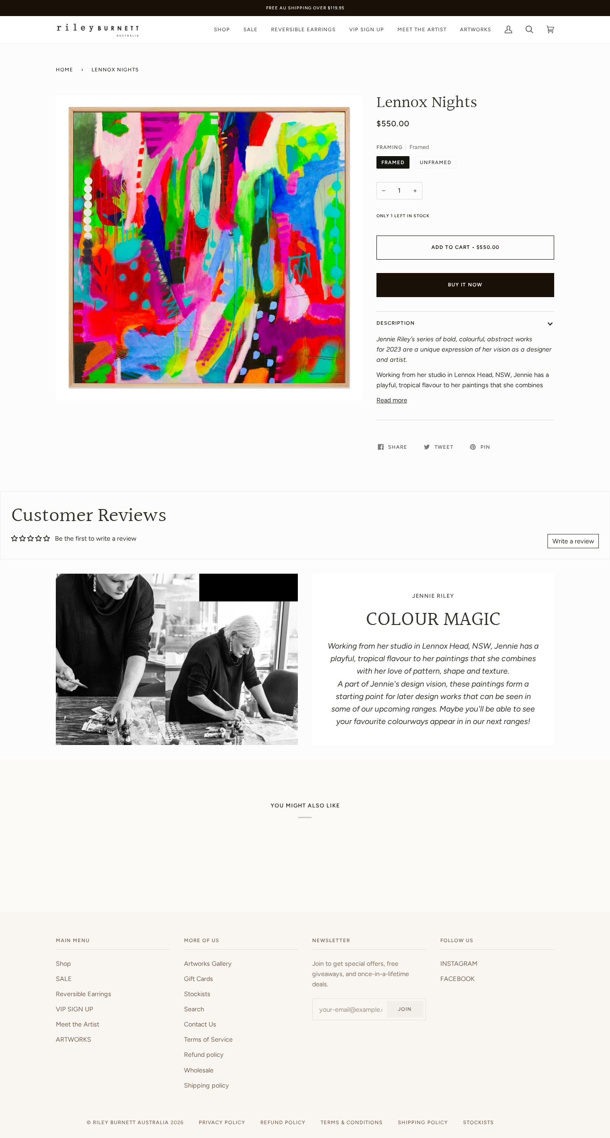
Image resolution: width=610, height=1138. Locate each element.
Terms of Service (208, 1039)
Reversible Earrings (83, 994)
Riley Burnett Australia (131, 1122)
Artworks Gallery (208, 964)
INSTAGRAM (458, 964)
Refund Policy (282, 1122)
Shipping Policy (423, 1122)
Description (395, 323)
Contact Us (200, 1024)
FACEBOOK (457, 979)
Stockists (197, 994)
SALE (64, 979)
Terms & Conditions (352, 1122)
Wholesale (198, 1070)
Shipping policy (206, 1085)
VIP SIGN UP (74, 1009)
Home (64, 69)
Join (405, 1009)
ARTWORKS (73, 1039)
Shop (63, 964)
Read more (391, 400)
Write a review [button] (573, 541)
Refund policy (204, 1055)
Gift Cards (198, 979)
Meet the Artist (77, 1024)
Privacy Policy (222, 1122)
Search (194, 1009)
